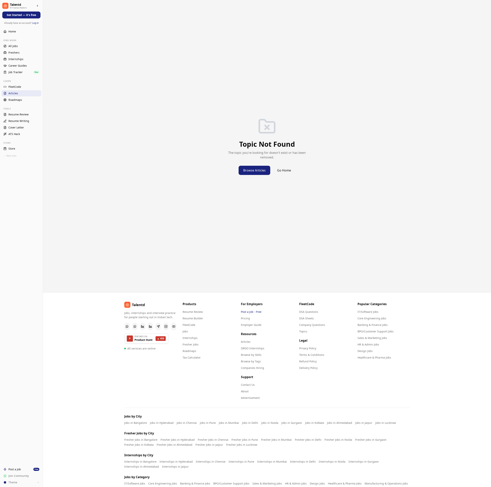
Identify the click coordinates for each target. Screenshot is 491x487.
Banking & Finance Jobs (373, 325)
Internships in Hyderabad (176, 461)
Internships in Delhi (303, 461)
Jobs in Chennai (187, 423)
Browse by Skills (251, 355)
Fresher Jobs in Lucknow (241, 444)
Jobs (185, 331)
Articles (245, 342)
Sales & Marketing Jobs (372, 338)
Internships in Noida (332, 461)
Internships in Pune (241, 461)
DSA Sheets (306, 318)
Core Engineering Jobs (372, 318)
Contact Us (248, 385)
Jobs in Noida (269, 423)
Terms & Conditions (311, 355)
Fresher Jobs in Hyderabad (178, 439)
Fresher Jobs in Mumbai (276, 439)
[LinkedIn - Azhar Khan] (142, 326)
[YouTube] (173, 326)
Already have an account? (21, 23)
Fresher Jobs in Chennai (213, 439)
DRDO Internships (252, 348)
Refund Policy (308, 361)
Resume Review (193, 312)
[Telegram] (158, 326)
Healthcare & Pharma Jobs (374, 357)
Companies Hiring (252, 368)
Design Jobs (365, 351)
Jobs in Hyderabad (162, 423)
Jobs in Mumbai (229, 423)
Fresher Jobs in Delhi (308, 439)
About (245, 391)
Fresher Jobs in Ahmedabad (174, 444)
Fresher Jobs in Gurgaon (370, 439)
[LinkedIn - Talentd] (150, 326)
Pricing (245, 318)
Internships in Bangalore (140, 461)
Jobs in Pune (208, 423)
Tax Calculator (192, 357)
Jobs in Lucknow (385, 423)
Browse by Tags (251, 361)
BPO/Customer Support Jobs (376, 331)
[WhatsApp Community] (127, 326)
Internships (190, 338)
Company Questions (312, 325)
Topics (303, 331)
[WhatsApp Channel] (135, 326)
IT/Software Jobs (368, 312)
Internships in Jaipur (175, 466)
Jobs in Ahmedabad (339, 423)
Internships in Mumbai (272, 461)
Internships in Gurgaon (363, 461)
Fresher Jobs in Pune (244, 439)
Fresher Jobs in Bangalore (140, 439)
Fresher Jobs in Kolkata (139, 444)
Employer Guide (251, 325)
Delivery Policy (308, 368)
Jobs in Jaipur (363, 423)
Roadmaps (189, 351)
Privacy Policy (307, 348)
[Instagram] (166, 326)
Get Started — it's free (21, 15)
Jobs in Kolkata (314, 423)
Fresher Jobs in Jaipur (209, 444)
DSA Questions (308, 312)
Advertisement (250, 398)
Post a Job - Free (251, 312)
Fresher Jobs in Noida (338, 439)
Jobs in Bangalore (135, 423)
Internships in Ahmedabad (141, 466)
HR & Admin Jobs (368, 344)
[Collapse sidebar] (37, 6)
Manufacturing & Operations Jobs (386, 483)
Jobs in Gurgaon (291, 423)
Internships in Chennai (211, 461)
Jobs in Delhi (250, 423)
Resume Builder (193, 318)
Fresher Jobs (191, 344)
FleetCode (189, 325)
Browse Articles (254, 170)
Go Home (284, 170)
